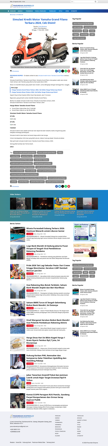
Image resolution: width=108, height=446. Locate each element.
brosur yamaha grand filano (46, 152)
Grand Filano (15, 156)
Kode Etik (18, 442)
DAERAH (20, 11)
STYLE (60, 11)
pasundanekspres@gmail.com (19, 426)
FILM (78, 429)
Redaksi (12, 442)
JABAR (28, 383)
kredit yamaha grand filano (43, 163)
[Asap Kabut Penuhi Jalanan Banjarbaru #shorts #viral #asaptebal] (87, 204)
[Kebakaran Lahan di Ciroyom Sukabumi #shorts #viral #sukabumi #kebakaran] (43, 204)
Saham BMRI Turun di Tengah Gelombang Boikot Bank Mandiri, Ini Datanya (89, 90)
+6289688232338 (15, 432)
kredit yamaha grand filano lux (46, 167)
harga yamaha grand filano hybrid (21, 160)
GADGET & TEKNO (82, 420)
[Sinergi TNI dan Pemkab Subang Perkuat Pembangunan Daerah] (65, 204)
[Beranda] (8, 11)
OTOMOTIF (74, 11)
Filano (60, 152)
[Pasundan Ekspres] (22, 6)
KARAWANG (58, 424)
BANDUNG (58, 427)
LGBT (92, 34)
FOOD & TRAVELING (40, 11)
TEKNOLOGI (52, 11)
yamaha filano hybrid (37, 182)
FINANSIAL (30, 346)
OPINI (67, 11)
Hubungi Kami (27, 442)
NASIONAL (30, 254)
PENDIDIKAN (29, 11)
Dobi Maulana (42, 26)
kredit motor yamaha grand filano (21, 163)
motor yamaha (30, 171)
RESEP (56, 433)
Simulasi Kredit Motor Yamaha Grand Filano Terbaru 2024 (28, 178)
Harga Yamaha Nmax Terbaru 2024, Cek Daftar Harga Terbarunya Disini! (35, 92)
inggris (76, 34)
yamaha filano (23, 182)
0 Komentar (15, 71)
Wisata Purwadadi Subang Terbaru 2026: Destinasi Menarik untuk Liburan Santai (88, 49)
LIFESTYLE (30, 234)
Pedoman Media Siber (38, 442)
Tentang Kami (50, 442)
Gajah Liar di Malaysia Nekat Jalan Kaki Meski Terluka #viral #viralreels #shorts (19, 213)
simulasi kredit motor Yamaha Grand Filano (51, 75)
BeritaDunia (77, 31)
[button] (21, 11)
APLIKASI (79, 418)
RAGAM (79, 427)
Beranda (12, 14)
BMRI (85, 31)
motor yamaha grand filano (46, 171)
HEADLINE (13, 11)
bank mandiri (78, 27)
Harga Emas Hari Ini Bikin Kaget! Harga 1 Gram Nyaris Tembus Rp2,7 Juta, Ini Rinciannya (45, 340)
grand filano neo (40, 156)
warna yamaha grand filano (57, 178)
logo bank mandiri (79, 38)
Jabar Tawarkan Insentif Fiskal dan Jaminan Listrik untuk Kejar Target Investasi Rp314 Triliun (47, 377)
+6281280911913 (15, 429)
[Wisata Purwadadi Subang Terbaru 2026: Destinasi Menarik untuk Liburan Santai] (76, 50)
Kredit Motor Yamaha (41, 160)
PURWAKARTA (58, 422)
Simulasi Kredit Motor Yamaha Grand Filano (24, 174)
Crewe (92, 31)
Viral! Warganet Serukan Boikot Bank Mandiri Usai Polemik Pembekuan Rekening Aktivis (48, 321)
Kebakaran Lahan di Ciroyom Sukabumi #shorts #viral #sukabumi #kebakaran (41, 213)
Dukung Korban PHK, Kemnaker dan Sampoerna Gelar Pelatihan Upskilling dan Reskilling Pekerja (46, 358)
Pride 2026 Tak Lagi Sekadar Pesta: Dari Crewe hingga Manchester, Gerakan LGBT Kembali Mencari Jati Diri (87, 71)
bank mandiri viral (90, 27)
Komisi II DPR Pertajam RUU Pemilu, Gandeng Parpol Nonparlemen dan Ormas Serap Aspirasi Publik (47, 397)
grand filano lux (27, 156)
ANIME (79, 431)
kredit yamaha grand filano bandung (22, 167)
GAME (78, 422)
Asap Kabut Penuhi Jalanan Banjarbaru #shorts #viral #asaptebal (85, 213)
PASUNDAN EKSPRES (16, 75)
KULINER (57, 435)
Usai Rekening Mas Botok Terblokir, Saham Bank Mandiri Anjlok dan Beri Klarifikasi (88, 81)
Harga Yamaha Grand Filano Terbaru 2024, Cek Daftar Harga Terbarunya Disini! (37, 90)
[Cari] (95, 1)
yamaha (13, 182)
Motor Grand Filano (17, 171)
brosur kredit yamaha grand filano (24, 152)
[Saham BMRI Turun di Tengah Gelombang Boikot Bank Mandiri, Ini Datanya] (76, 91)
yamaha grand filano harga (55, 182)
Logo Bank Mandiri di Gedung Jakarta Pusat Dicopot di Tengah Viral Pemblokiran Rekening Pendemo (88, 60)
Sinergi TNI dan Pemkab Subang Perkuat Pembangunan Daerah (65, 212)
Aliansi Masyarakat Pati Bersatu (83, 23)
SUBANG (57, 420)
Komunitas (84, 34)
